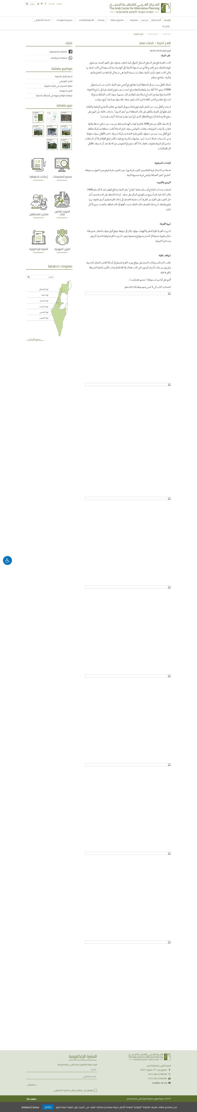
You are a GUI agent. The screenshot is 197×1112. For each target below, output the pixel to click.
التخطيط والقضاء (86, 20)
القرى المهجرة (138, 33)
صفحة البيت (167, 33)
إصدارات (100, 20)
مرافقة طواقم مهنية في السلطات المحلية (54, 95)
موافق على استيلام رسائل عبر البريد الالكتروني (73, 1090)
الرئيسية (167, 20)
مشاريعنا (134, 20)
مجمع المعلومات (64, 20)
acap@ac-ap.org (159, 1083)
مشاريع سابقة (117, 20)
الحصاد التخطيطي (42, 20)
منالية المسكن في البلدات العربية (58, 86)
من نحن (144, 20)
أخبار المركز (156, 20)
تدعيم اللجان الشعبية (63, 76)
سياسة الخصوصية (30, 1107)
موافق (48, 1107)
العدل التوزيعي (65, 81)
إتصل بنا (165, 26)
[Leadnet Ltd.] (31, 1099)
